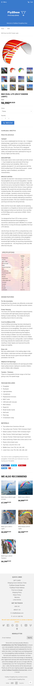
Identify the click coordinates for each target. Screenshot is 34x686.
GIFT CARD (17, 580)
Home (2, 28)
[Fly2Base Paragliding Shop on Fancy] (17, 629)
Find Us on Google (17, 590)
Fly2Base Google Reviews (17, 585)
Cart (31, 2)
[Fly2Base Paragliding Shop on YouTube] (26, 626)
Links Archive (17, 600)
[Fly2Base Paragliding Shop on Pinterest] (12, 626)
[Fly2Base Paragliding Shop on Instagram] (17, 626)
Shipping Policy (17, 592)
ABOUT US (17, 610)
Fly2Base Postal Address (17, 588)
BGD (8, 28)
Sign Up (30, 637)
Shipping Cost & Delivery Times (17, 583)
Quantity (3, 115)
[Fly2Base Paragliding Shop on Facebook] (8, 626)
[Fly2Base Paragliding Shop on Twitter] (3, 626)
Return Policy (17, 595)
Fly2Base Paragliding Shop (18, 679)
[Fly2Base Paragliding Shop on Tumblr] (21, 626)
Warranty (17, 597)
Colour (3, 108)
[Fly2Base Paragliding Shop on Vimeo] (30, 626)
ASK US (17, 606)
